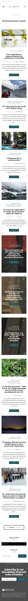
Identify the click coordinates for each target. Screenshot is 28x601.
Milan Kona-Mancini (20, 163)
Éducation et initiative (15, 153)
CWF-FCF (20, 217)
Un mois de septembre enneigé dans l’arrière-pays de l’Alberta (14, 212)
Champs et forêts (15, 203)
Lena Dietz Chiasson (20, 61)
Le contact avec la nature (15, 50)
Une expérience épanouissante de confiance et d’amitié (14, 56)
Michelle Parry (19, 111)
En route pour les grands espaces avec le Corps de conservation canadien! (14, 496)
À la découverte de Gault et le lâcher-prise (14, 107)
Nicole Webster (18, 395)
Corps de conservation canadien (15, 101)
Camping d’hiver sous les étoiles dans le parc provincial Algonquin (14, 444)
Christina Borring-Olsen (18, 501)
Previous (11, 527)
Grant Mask (18, 449)
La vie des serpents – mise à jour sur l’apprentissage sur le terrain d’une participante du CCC (14, 389)
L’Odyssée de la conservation (14, 159)
